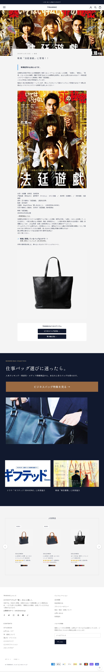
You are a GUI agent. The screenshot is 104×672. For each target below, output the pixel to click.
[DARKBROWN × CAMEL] (24, 565)
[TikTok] (27, 615)
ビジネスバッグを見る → (52, 331)
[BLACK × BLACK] (21, 565)
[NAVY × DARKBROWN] (25, 565)
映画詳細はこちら (24, 216)
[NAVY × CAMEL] (26, 565)
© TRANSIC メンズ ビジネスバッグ (16, 664)
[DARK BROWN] (77, 565)
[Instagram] (13, 615)
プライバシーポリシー (62, 606)
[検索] (95, 7)
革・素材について (9, 634)
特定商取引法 (59, 603)
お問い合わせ (59, 613)
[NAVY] (79, 565)
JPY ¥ (7, 659)
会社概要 (57, 600)
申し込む (60, 642)
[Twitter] (9, 615)
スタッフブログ (9, 648)
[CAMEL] (78, 565)
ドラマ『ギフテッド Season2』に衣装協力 (26, 490)
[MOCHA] (83, 565)
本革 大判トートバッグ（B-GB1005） (33, 241)
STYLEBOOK (8, 628)
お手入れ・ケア (9, 631)
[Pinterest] (18, 615)
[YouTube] (23, 615)
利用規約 (57, 616)
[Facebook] (4, 615)
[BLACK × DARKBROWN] (22, 565)
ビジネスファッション (11, 644)
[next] (98, 546)
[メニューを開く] (4, 7)
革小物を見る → (52, 336)
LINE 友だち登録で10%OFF (52, 2)
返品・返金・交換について (63, 610)
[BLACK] (75, 565)
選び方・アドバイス (10, 638)
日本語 (15, 659)
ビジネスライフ (9, 641)
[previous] (5, 546)
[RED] (81, 565)
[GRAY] (82, 565)
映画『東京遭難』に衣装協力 (67, 490)
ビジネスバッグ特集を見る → (52, 387)
